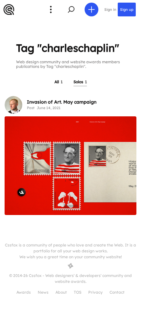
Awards (23, 292)
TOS (77, 292)
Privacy (95, 292)
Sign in (110, 9)
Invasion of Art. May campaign (61, 102)
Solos (80, 81)
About (61, 292)
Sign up (126, 9)
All (58, 81)
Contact (117, 292)
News (43, 292)
